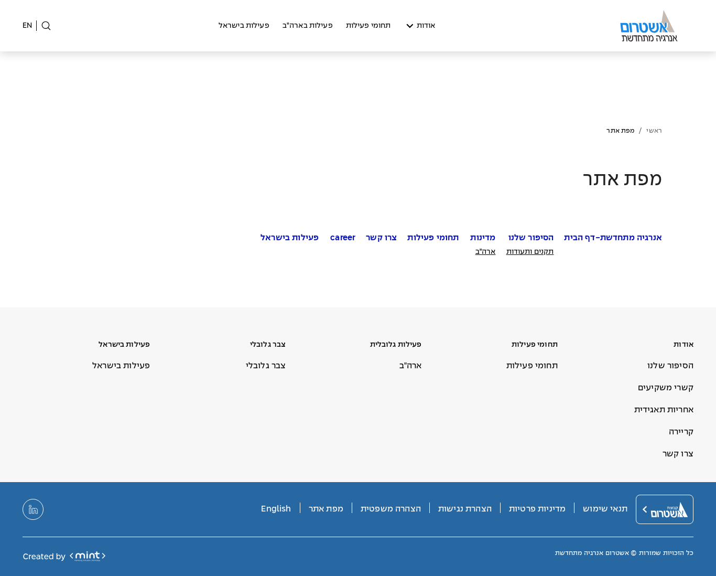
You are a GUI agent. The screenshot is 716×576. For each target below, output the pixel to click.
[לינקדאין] (33, 509)
